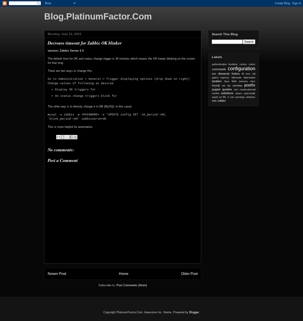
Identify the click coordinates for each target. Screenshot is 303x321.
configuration (241, 68)
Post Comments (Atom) (131, 285)
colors (252, 64)
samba (215, 93)
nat (223, 85)
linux (226, 81)
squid (215, 97)
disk (214, 73)
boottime (233, 64)
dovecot (223, 73)
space (238, 93)
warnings (240, 97)
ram (236, 89)
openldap (237, 85)
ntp (228, 85)
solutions (227, 93)
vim (232, 97)
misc (252, 81)
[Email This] (58, 137)
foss (248, 73)
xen (214, 100)
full (253, 73)
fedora (236, 73)
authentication (219, 64)
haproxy (224, 77)
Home (123, 274)
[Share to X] (67, 137)
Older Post (189, 274)
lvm (234, 81)
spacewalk (249, 93)
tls (224, 97)
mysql (216, 85)
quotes (227, 89)
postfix (249, 85)
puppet (216, 89)
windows (250, 97)
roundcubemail (247, 89)
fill (243, 73)
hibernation (249, 77)
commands (219, 69)
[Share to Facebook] (71, 137)
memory (243, 81)
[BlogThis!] (62, 137)
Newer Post (57, 274)
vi (228, 97)
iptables (217, 81)
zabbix (221, 100)
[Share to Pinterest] (75, 137)
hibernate (237, 77)
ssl (220, 97)
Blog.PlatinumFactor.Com (98, 16)
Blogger (194, 312)
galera (215, 77)
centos (243, 64)
